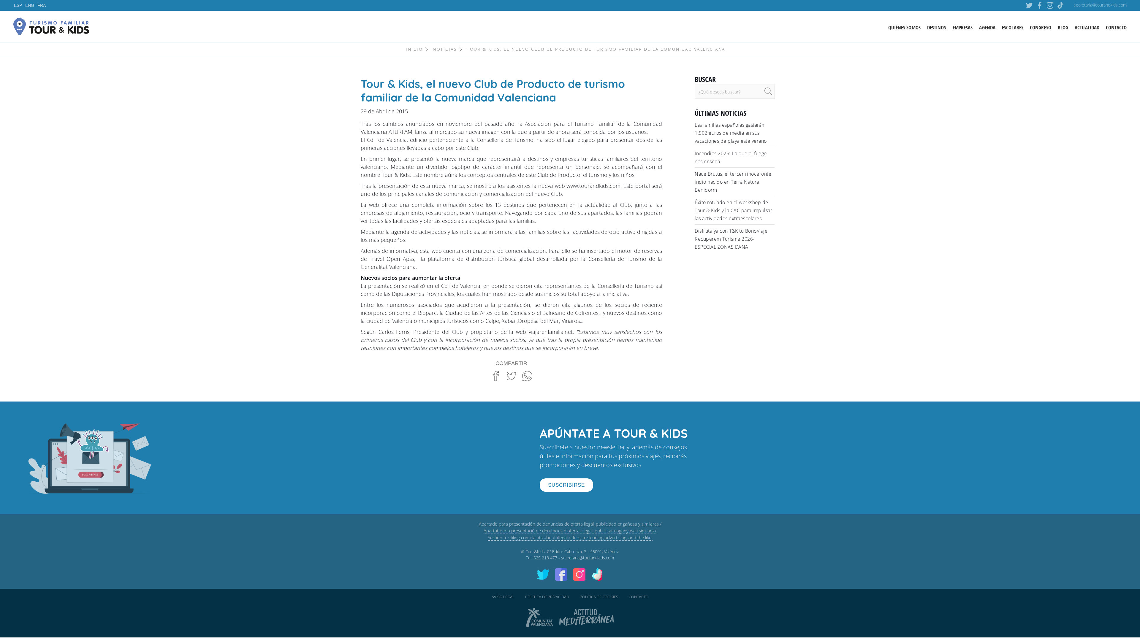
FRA (41, 5)
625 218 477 (545, 558)
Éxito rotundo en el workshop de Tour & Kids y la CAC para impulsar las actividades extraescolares (733, 210)
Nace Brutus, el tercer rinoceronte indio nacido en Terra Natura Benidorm (733, 182)
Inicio (414, 49)
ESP (18, 5)
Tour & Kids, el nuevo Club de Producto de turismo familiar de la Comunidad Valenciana (596, 49)
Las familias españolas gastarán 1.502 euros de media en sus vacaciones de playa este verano (731, 133)
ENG (29, 5)
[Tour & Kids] (51, 25)
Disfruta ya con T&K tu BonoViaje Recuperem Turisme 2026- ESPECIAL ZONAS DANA (731, 239)
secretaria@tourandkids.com (1100, 5)
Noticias (445, 49)
